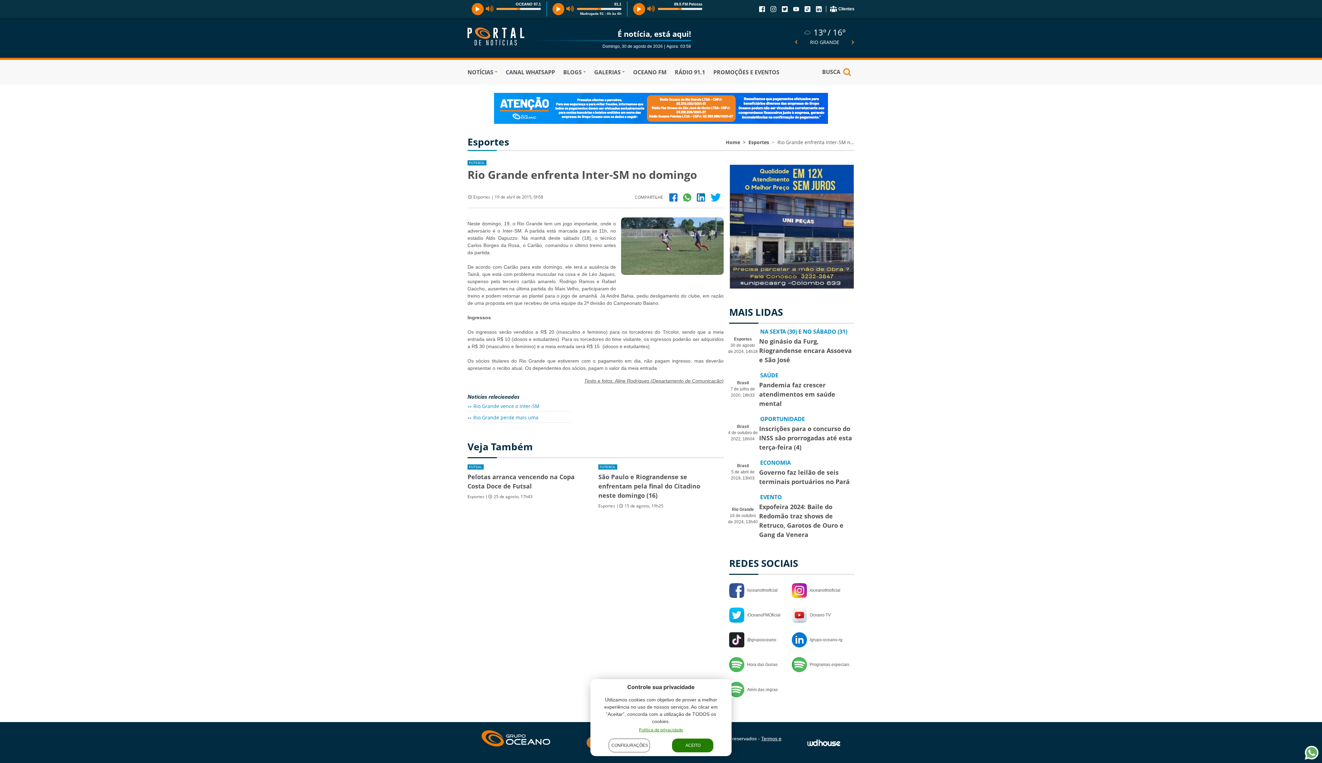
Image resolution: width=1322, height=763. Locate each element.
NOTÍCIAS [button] (480, 72)
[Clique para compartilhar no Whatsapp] (687, 197)
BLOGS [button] (572, 72)
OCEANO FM (650, 72)
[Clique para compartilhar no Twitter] (715, 197)
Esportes (758, 142)
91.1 (617, 4)
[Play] (478, 9)
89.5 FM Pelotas (688, 4)
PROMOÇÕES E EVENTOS (746, 72)
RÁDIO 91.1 (690, 72)
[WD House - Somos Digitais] (824, 742)
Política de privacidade (661, 729)
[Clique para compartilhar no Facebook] (673, 197)
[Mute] (490, 8)
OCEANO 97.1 (528, 4)
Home (733, 142)
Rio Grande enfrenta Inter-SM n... (815, 142)
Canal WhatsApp (530, 72)
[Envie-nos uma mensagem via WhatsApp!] (1312, 753)
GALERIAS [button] (607, 72)
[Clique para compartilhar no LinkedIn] (700, 197)
